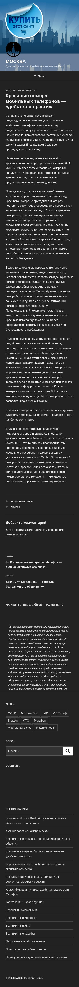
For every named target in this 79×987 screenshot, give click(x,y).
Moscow (30, 90)
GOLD (12, 713)
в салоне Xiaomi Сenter (34, 457)
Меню (41, 76)
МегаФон (40, 720)
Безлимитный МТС (18, 925)
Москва (16, 61)
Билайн (13, 720)
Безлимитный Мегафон (21, 917)
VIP (12, 507)
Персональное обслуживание (25, 941)
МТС (17, 507)
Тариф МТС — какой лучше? (25, 902)
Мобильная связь (22, 501)
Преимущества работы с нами (26, 949)
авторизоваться (16, 534)
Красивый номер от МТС (22, 910)
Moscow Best (29, 713)
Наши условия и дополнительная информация (36, 957)
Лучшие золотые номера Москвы (28, 831)
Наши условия (45, 727)
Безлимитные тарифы (20, 933)
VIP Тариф (60, 713)
